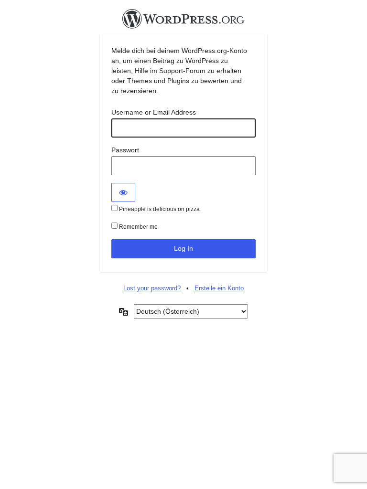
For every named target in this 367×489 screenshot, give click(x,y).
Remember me (138, 226)
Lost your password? (152, 288)
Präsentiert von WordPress (183, 21)
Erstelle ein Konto (219, 288)
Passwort (125, 150)
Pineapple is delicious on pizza (159, 209)
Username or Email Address (153, 112)
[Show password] (123, 192)
